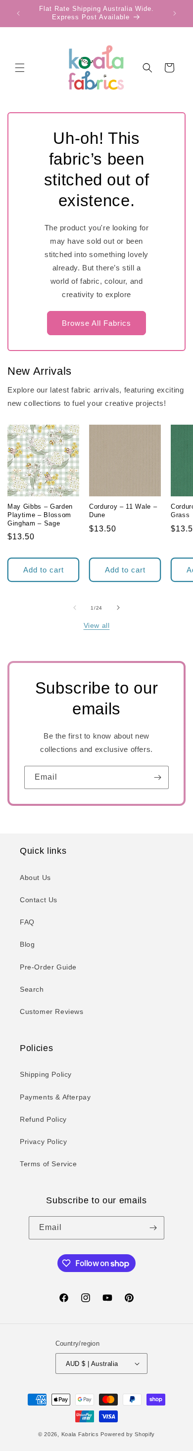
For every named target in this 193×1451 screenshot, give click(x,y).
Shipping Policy (46, 1074)
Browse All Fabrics (96, 323)
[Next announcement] (175, 13)
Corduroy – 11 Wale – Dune (123, 511)
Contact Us (38, 900)
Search (32, 989)
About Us (35, 877)
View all (97, 625)
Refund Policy (43, 1119)
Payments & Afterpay (55, 1097)
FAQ (27, 922)
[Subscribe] (157, 777)
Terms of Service (48, 1164)
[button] (20, 68)
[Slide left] (75, 607)
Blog (27, 944)
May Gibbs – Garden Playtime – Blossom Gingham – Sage (40, 515)
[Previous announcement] (18, 13)
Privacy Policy (43, 1141)
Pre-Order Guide (48, 967)
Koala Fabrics (80, 1434)
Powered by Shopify (127, 1434)
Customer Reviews (52, 1011)
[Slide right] (118, 607)
